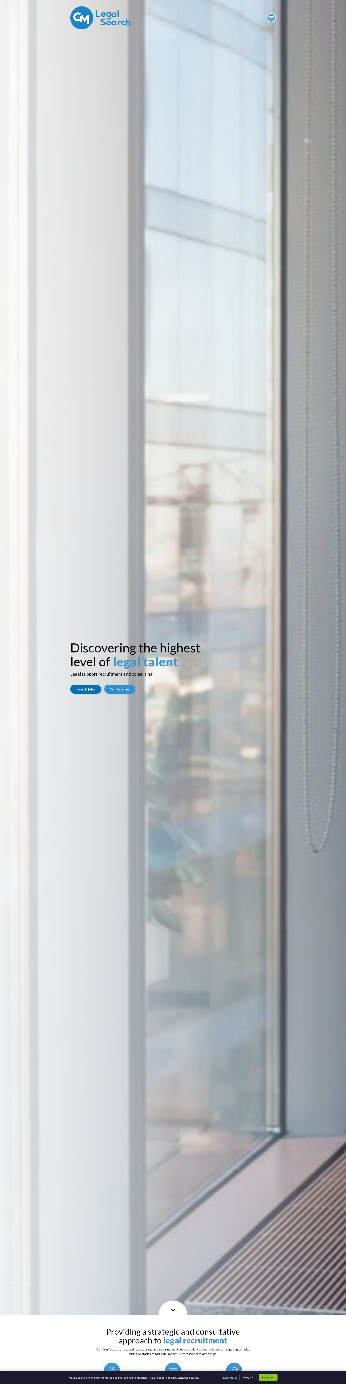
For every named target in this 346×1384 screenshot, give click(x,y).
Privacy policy (229, 1377)
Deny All (248, 1377)
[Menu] (271, 17)
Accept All (268, 1377)
